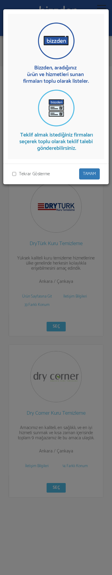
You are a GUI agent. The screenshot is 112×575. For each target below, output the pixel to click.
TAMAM (89, 173)
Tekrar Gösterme (34, 174)
